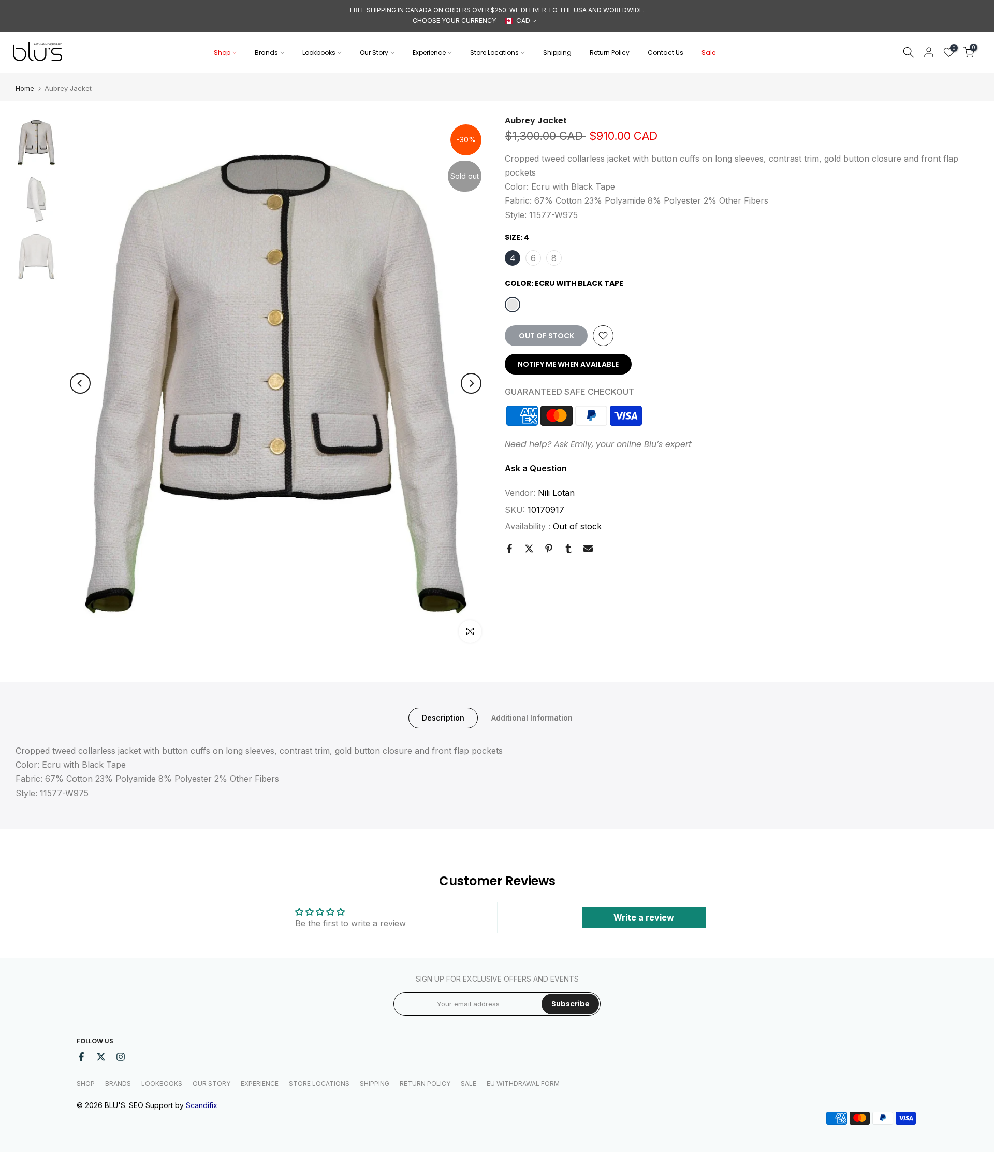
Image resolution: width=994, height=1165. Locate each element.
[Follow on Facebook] (81, 1057)
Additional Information (532, 717)
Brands (266, 52)
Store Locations (494, 52)
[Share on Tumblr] (568, 548)
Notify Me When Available (568, 364)
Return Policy (610, 52)
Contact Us (665, 52)
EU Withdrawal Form (523, 1083)
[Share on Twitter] (529, 548)
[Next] (471, 383)
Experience (429, 52)
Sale (708, 52)
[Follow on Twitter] (101, 1057)
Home (25, 88)
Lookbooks (318, 52)
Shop (222, 52)
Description (443, 717)
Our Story (374, 52)
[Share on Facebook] (509, 548)
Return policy (425, 1083)
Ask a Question (536, 468)
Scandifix (201, 1105)
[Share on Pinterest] (548, 548)
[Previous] (80, 383)
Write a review (643, 917)
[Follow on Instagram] (120, 1057)
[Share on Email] (588, 548)
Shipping (557, 52)
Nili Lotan (556, 492)
